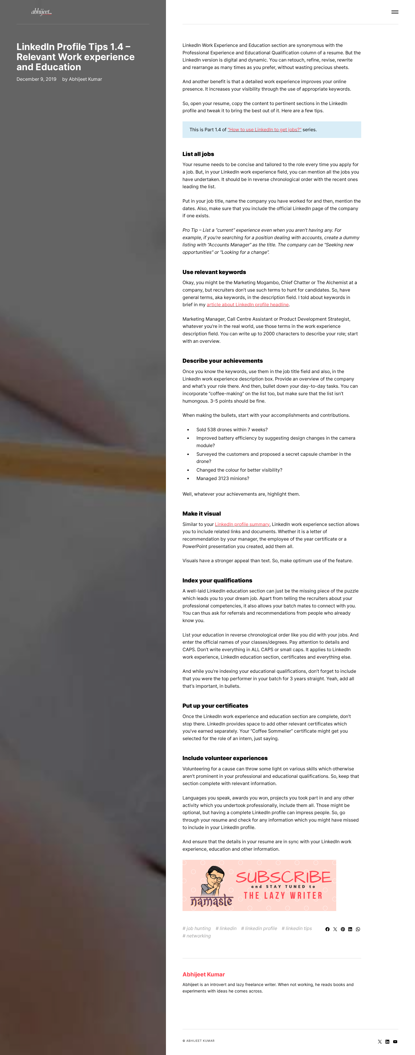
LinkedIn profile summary (242, 524)
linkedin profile (261, 928)
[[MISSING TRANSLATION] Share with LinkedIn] (351, 929)
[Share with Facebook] (328, 929)
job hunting (199, 928)
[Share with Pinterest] (343, 929)
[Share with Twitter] (336, 929)
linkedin (228, 928)
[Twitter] (380, 1042)
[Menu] (394, 12)
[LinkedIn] (388, 1042)
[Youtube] (395, 1042)
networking (199, 936)
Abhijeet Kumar (85, 79)
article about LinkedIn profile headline (248, 304)
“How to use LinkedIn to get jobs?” (264, 129)
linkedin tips (299, 928)
